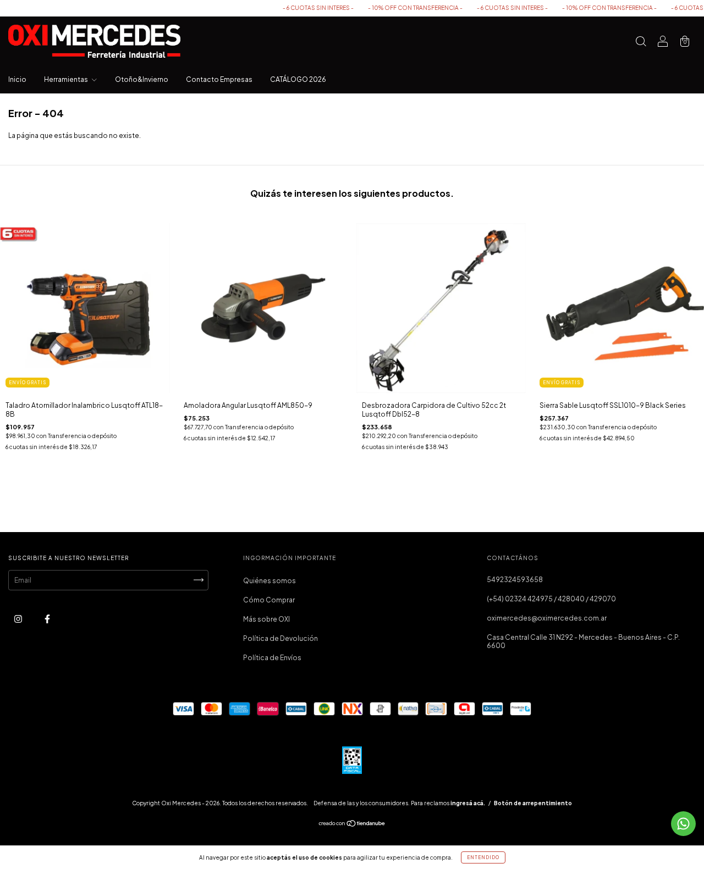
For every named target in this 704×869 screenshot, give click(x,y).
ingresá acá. (467, 803)
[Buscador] (640, 42)
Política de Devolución (280, 638)
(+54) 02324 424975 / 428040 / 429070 (551, 599)
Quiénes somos (269, 581)
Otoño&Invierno (141, 79)
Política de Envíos (272, 658)
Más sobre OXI (266, 619)
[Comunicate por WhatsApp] (683, 823)
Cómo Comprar (269, 600)
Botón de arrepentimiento (533, 803)
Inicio (17, 79)
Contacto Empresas (219, 79)
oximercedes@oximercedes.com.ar (547, 618)
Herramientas (66, 79)
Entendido (483, 857)
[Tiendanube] (352, 825)
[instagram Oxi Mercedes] (18, 619)
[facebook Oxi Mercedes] (47, 619)
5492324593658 (515, 579)
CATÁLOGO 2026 (298, 79)
